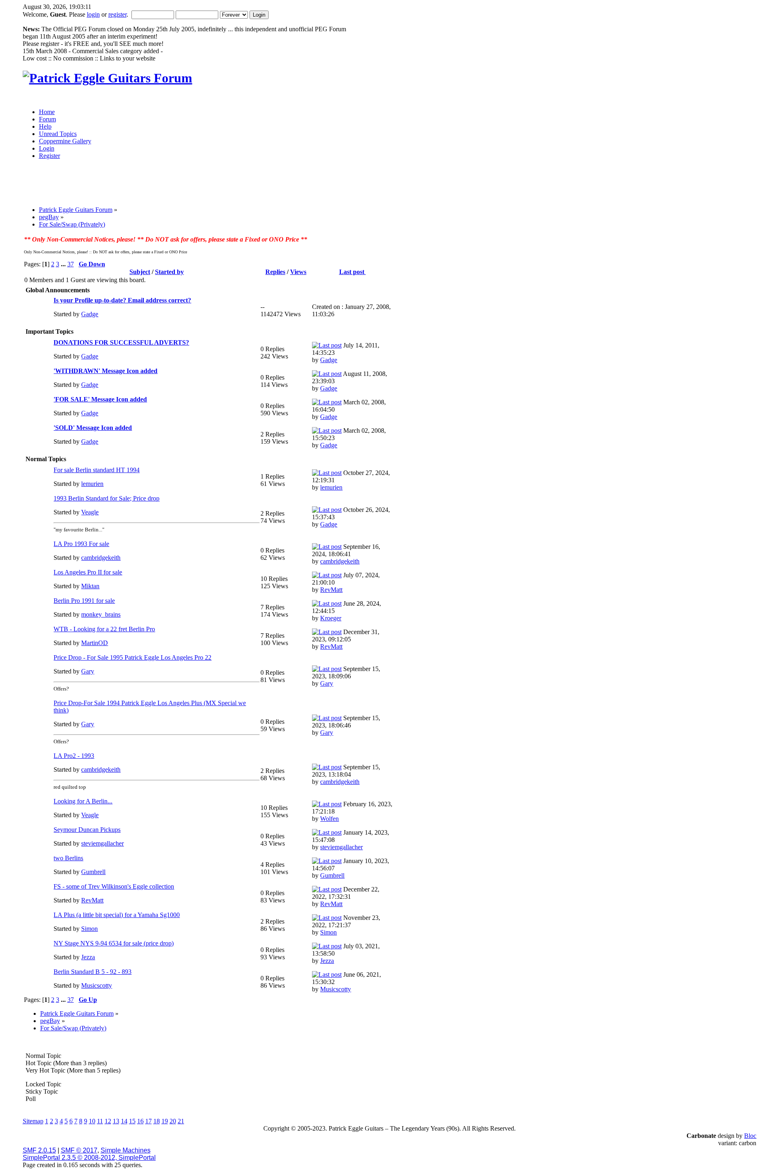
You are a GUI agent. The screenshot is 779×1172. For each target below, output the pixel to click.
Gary (87, 671)
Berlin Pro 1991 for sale (84, 600)
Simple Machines (126, 1150)
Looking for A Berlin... (83, 801)
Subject (139, 271)
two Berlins (68, 858)
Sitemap (33, 1121)
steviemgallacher (102, 843)
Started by (169, 271)
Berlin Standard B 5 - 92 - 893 (92, 971)
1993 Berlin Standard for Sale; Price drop (106, 498)
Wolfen (329, 818)
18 (156, 1121)
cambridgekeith (101, 557)
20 (173, 1121)
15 (132, 1121)
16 (140, 1121)
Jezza (88, 957)
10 (92, 1121)
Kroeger (330, 618)
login (93, 14)
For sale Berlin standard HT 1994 (97, 469)
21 (181, 1121)
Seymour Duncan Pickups (87, 829)
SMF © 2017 (79, 1150)
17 (148, 1121)
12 (108, 1121)
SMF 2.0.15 (39, 1150)
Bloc (750, 1135)
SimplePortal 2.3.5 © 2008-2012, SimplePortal (89, 1157)
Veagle (90, 512)
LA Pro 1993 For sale (81, 543)
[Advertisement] (324, 185)
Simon (89, 928)
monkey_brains (101, 614)
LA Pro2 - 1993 (74, 755)
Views (298, 271)
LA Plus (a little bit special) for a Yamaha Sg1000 (117, 914)
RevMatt (331, 589)
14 (124, 1121)
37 (70, 264)
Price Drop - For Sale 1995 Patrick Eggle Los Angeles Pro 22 (132, 657)
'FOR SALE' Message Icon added (100, 399)
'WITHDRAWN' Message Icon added (105, 370)
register (117, 14)
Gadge (89, 314)
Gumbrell (93, 871)
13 (116, 1121)
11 (100, 1121)
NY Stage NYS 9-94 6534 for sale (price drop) (114, 943)
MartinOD (94, 642)
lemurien (92, 483)
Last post (352, 271)
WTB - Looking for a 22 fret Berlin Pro (104, 629)
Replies (275, 271)
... (64, 264)
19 (164, 1121)
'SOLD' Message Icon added (93, 427)
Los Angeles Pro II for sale (88, 572)
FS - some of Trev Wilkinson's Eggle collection (114, 886)
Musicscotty (96, 985)
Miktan (90, 586)
